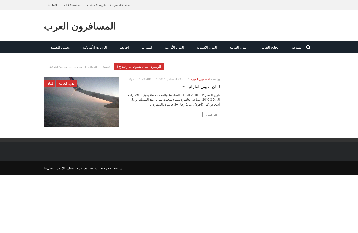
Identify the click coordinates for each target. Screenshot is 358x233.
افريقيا (124, 47)
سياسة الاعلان (72, 5)
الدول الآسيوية (207, 47)
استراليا (146, 47)
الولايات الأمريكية (95, 47)
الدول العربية (238, 47)
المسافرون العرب (80, 25)
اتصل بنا (52, 5)
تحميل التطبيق (60, 47)
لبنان (50, 83)
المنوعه (297, 47)
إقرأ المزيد (211, 114)
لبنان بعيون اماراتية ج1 (200, 86)
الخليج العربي (269, 47)
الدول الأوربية (174, 47)
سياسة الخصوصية (120, 5)
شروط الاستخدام (96, 5)
